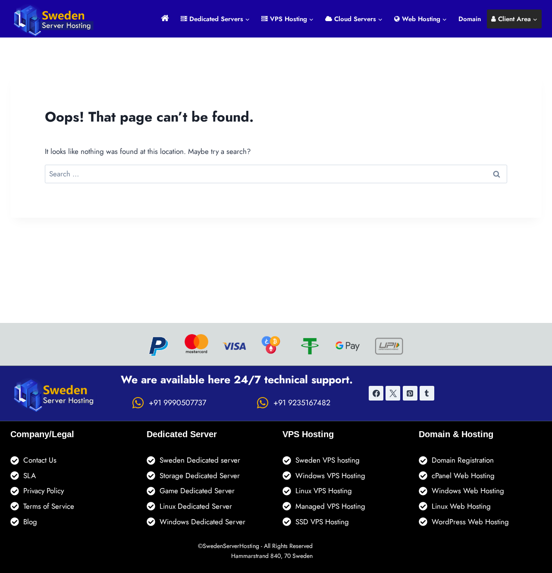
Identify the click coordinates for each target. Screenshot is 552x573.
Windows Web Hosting (468, 490)
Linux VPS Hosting (323, 490)
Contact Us (39, 460)
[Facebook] (376, 393)
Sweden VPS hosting (327, 460)
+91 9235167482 (301, 402)
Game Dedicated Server (197, 490)
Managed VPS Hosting (330, 506)
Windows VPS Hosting (330, 475)
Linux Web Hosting (461, 506)
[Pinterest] (410, 393)
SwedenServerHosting (231, 546)
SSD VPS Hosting (322, 522)
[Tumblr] (427, 393)
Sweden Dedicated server (200, 460)
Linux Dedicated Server (196, 506)
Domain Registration (463, 460)
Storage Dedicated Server (200, 475)
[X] (393, 393)
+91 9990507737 (177, 402)
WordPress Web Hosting (470, 522)
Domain (469, 19)
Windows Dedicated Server (202, 522)
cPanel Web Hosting (463, 475)
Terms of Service (48, 506)
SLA (29, 475)
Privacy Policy (43, 490)
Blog (30, 522)
